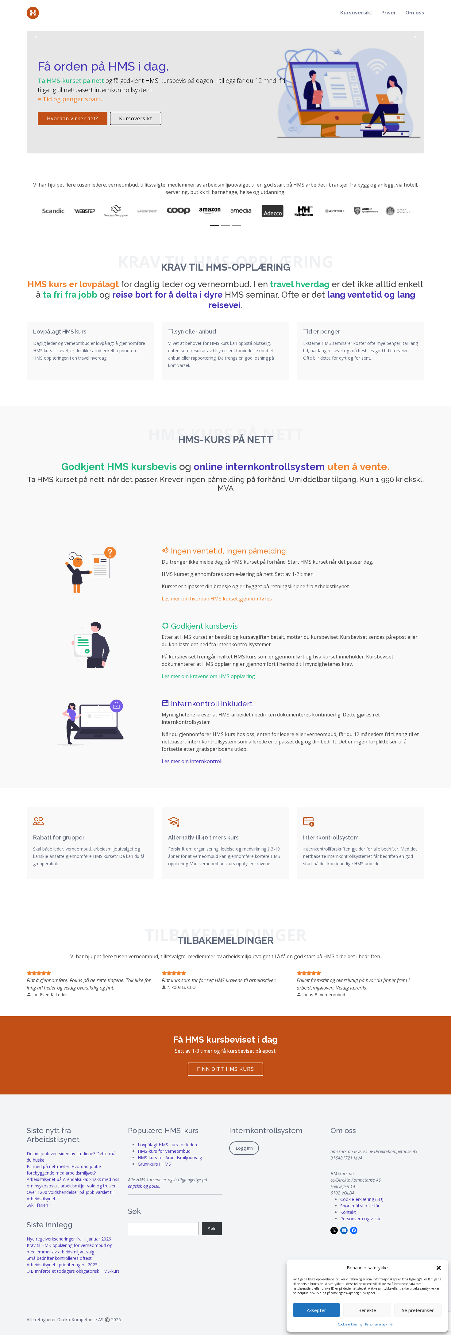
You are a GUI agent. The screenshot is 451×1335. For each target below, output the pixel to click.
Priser (388, 13)
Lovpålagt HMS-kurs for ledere (168, 1145)
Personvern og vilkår (379, 1324)
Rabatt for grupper (59, 837)
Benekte (367, 1310)
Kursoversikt (356, 13)
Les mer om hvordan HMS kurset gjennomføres (217, 598)
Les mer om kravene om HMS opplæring (208, 676)
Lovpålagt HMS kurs (60, 331)
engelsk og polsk (143, 1186)
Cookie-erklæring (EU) (362, 1199)
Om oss (414, 13)
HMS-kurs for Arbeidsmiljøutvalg (170, 1157)
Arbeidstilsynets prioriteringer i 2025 (62, 1264)
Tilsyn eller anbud (192, 331)
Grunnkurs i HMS (154, 1164)
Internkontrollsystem (331, 837)
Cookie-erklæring (350, 1324)
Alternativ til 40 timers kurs (203, 837)
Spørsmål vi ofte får (360, 1206)
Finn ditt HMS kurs (225, 1069)
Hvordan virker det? (72, 118)
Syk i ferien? (38, 1205)
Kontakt (348, 1212)
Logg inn (244, 1148)
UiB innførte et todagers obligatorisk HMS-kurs (73, 1271)
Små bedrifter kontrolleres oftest (59, 1258)
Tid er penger (321, 331)
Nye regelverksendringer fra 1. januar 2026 (69, 1239)
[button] (439, 1267)
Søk (211, 1229)
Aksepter (316, 1310)
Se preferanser (418, 1310)
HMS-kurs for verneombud (164, 1151)
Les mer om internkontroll (192, 761)
